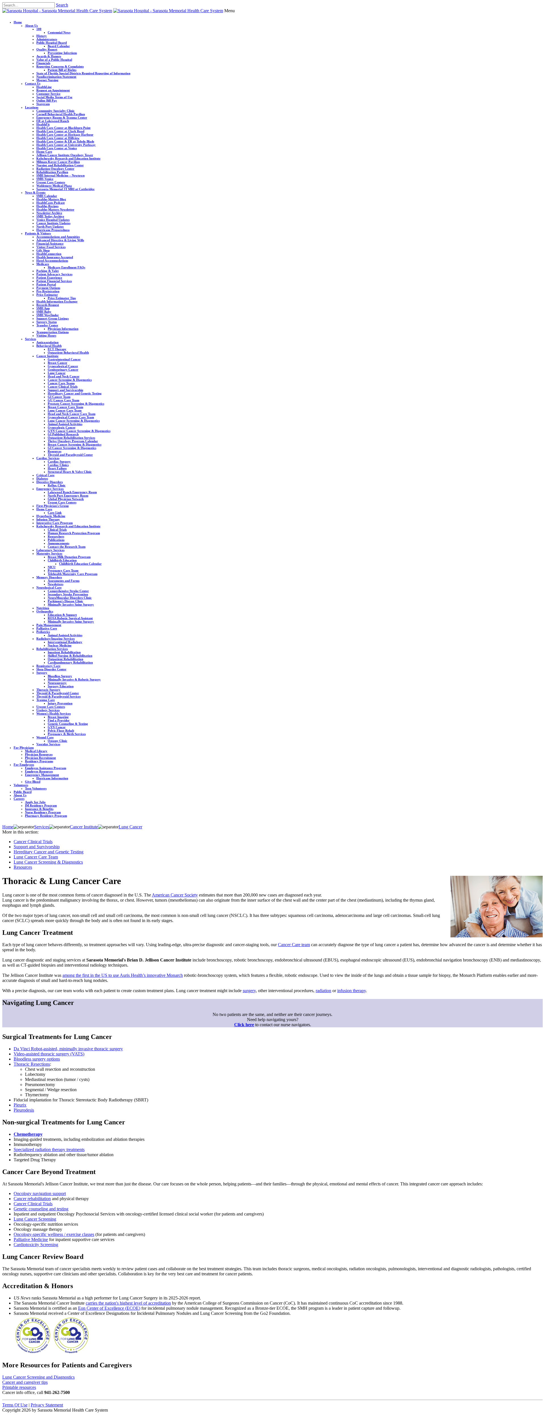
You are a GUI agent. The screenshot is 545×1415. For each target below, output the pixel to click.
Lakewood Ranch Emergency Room (72, 492)
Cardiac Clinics (58, 465)
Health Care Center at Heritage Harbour (64, 134)
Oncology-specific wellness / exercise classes (54, 1234)
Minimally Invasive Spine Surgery (71, 604)
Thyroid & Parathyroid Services (58, 696)
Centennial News (59, 32)
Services (30, 339)
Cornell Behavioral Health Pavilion (60, 114)
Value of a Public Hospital (54, 59)
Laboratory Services (50, 550)
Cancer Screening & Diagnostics (70, 379)
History (41, 35)
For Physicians (24, 747)
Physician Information (63, 328)
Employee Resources (39, 771)
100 (38, 29)
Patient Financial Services (54, 281)
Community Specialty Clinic (55, 110)
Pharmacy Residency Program (46, 815)
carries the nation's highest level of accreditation (128, 1303)
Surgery (41, 672)
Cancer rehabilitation (32, 1198)
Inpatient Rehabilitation (64, 652)
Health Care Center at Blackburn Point (63, 127)
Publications (56, 539)
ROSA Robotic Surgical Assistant (70, 618)
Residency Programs (39, 761)
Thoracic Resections (32, 1064)
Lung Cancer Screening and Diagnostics (38, 1377)
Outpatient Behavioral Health (68, 352)
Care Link (55, 512)
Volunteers (21, 785)
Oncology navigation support (40, 1193)
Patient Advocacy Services (54, 274)
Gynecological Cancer (63, 366)
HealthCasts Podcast (50, 202)
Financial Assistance (50, 243)
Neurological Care (49, 587)
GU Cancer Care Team (63, 400)
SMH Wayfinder (47, 315)
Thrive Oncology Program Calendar (73, 441)
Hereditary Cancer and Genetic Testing (75, 393)
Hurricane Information (52, 778)
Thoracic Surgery (48, 689)
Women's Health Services (53, 713)
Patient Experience (49, 277)
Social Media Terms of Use (54, 97)
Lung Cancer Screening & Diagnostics (74, 420)
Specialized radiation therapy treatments (49, 1149)
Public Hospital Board (51, 42)
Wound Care (45, 737)
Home (18, 22)
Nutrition (42, 608)
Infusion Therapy (48, 519)
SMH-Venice (44, 178)
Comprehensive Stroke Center (68, 591)
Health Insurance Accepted (54, 257)
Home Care (44, 151)
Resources (54, 451)
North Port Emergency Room (68, 495)
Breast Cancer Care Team (65, 407)
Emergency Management (42, 774)
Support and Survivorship (65, 390)
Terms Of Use (15, 1405)
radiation (323, 990)
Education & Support (62, 614)
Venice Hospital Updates (53, 219)
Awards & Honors (48, 56)
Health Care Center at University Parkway (66, 144)
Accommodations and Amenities (58, 236)
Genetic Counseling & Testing (68, 723)
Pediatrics (43, 631)
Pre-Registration (47, 291)
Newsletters (55, 584)
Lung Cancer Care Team (64, 410)
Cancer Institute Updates (53, 223)
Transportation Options (52, 332)
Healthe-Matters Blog (51, 199)
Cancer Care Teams (61, 383)
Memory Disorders (49, 577)
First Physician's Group (52, 505)
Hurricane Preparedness (53, 230)
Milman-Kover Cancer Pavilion (58, 161)
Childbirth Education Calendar (80, 563)
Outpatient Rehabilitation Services (71, 437)
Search (62, 5)
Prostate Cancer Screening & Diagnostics (76, 403)
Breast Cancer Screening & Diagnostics (74, 444)
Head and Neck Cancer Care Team (71, 413)
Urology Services (48, 710)
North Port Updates (50, 226)
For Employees (24, 764)
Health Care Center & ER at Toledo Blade (65, 141)
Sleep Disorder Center (51, 669)
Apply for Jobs (35, 802)
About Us (31, 25)
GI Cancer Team (59, 396)
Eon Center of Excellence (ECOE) (109, 1308)
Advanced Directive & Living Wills (60, 240)
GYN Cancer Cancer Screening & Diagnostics (79, 431)
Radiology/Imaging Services (55, 638)
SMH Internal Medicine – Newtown (60, 175)
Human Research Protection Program (74, 533)
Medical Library (36, 751)
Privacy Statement (47, 1405)
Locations (31, 107)
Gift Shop (43, 250)
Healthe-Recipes (47, 206)
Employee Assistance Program (45, 768)
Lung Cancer (57, 373)
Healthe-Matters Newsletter (55, 209)
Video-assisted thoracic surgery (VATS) (49, 1053)
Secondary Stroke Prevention (68, 594)
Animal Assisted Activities (65, 424)
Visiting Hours (46, 335)
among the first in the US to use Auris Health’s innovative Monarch (122, 975)
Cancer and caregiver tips (25, 1382)
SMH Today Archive (50, 216)
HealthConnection (48, 253)
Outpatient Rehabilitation (65, 659)
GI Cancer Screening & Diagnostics (72, 448)
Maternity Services (49, 553)
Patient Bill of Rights (62, 70)
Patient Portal (46, 284)
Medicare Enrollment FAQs (66, 267)
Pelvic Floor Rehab (61, 730)
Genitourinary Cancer (63, 369)
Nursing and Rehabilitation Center (60, 165)
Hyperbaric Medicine (50, 516)
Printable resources (19, 1387)
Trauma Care (45, 700)
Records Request (47, 304)
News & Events (35, 192)
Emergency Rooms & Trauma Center (61, 117)
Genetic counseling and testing (41, 1208)
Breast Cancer (57, 362)
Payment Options (48, 287)
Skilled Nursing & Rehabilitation (70, 655)
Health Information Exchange (56, 301)
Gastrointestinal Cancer (64, 359)
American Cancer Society (175, 895)
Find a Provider (59, 720)
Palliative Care (46, 628)
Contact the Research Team (66, 546)
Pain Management (48, 625)
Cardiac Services (47, 458)
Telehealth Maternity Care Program (72, 574)
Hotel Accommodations (52, 260)
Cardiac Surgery (59, 461)
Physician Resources (39, 754)
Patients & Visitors (38, 233)
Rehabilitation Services (52, 648)
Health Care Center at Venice (56, 148)
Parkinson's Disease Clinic (65, 601)
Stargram (43, 104)
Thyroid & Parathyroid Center (57, 693)
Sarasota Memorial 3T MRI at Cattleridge (65, 189)
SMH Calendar (46, 196)
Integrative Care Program (54, 522)
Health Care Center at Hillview (57, 138)
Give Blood (32, 781)
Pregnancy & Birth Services (67, 734)
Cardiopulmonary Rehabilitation (70, 662)
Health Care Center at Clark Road (60, 131)
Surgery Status (46, 322)
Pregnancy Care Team (63, 570)
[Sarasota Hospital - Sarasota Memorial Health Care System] (57, 10)
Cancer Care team (294, 944)
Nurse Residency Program (43, 812)
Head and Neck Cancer (63, 376)
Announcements (58, 543)
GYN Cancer (57, 727)
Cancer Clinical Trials (62, 386)
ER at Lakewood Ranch (52, 121)
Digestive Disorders (49, 482)
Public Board (23, 791)
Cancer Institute (47, 356)
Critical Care (45, 475)
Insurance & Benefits (39, 809)
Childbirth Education (62, 560)
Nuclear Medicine (60, 645)
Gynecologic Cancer (62, 427)
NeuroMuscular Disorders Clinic (70, 597)
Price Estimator (47, 294)
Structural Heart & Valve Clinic (70, 471)
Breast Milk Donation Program (69, 557)
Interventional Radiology (65, 642)
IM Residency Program (41, 805)
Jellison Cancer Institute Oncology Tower (64, 155)
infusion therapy (351, 990)
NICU (52, 567)
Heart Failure (57, 468)
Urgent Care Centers (50, 182)
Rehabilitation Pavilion (52, 172)
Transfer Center (47, 325)
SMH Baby (43, 311)
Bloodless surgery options (37, 1059)
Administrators (46, 39)
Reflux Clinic (57, 485)
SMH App (43, 308)
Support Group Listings (52, 318)
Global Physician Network (66, 499)
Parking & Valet (47, 270)
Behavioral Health (49, 345)
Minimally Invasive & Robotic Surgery (74, 679)
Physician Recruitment (40, 757)
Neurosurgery (57, 683)
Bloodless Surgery (60, 676)
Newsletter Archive (49, 213)
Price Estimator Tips (62, 298)
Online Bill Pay (46, 100)
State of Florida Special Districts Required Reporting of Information (83, 73)
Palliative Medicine (31, 1239)
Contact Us (32, 83)
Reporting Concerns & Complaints (60, 66)
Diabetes (42, 478)
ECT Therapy (57, 349)
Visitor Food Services (51, 247)
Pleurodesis (24, 1110)
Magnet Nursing (47, 80)
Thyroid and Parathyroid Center (70, 454)
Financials (43, 63)
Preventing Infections (62, 52)
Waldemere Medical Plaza (54, 185)
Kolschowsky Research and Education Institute (68, 158)
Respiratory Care (48, 665)
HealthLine (44, 87)
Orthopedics (44, 611)
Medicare (42, 264)
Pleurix (20, 1105)
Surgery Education (61, 686)
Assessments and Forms (63, 580)
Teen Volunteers (36, 788)
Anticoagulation (47, 342)
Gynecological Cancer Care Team (71, 417)
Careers (19, 798)
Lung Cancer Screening (35, 1219)
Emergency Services (50, 488)
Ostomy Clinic (57, 740)
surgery (249, 990)
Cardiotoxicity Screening (36, 1244)
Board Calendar (59, 46)
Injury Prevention (60, 703)
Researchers (56, 536)
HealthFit (43, 124)
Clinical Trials (57, 529)
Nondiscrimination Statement (56, 76)
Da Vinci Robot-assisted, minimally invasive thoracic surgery (68, 1048)
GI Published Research (63, 434)
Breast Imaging (58, 717)
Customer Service (48, 93)
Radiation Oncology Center (55, 168)
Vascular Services (48, 744)
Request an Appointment (53, 90)
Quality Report (46, 49)
